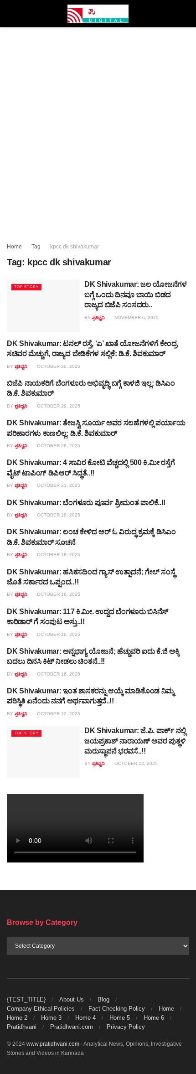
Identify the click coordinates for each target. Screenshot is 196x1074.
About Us (71, 999)
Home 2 (17, 1017)
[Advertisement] (98, 130)
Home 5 (119, 1017)
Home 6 (154, 1017)
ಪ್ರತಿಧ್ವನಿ (98, 317)
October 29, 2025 (58, 405)
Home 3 (51, 1017)
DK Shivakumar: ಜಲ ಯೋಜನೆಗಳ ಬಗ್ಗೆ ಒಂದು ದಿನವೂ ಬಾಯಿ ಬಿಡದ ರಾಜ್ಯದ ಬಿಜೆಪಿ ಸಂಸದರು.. (135, 294)
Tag (36, 246)
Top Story (26, 287)
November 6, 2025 (136, 317)
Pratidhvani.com (71, 1026)
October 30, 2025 (58, 366)
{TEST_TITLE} (26, 999)
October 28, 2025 (58, 445)
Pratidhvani (21, 1026)
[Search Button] (185, 13)
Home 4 (85, 1017)
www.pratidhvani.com (52, 1044)
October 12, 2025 (58, 713)
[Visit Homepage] (98, 14)
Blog (103, 999)
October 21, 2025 (58, 485)
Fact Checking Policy (116, 1008)
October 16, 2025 (58, 594)
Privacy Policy (126, 1026)
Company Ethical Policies (41, 1008)
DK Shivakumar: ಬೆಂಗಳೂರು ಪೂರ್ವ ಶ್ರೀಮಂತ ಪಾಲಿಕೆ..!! (86, 502)
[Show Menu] (11, 13)
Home (14, 246)
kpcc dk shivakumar (74, 246)
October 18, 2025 (58, 514)
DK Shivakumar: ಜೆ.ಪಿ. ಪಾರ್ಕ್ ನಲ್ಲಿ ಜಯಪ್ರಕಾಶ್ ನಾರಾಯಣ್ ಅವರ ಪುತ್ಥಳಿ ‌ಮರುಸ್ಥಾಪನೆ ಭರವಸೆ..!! (135, 741)
